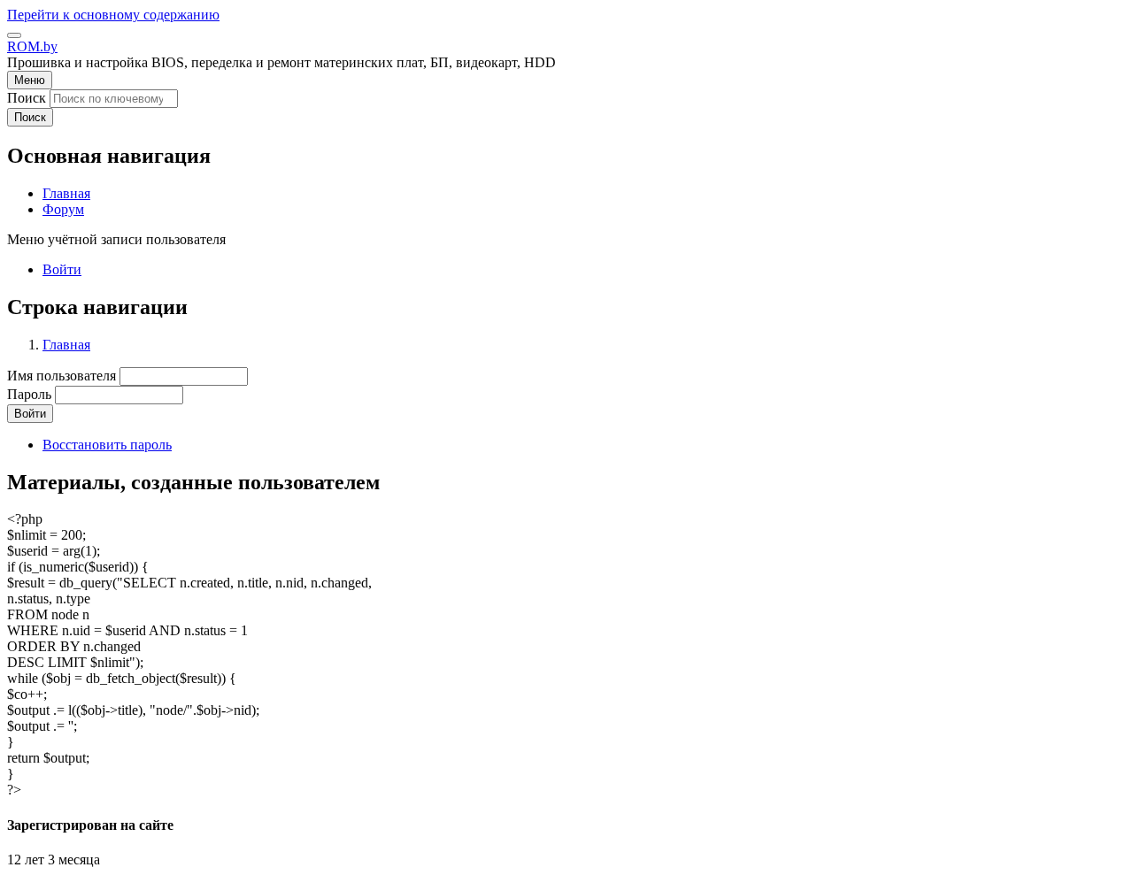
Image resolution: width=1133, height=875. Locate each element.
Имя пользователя (61, 375)
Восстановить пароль (107, 444)
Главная (66, 344)
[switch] (14, 35)
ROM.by (32, 46)
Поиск (26, 97)
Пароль (29, 394)
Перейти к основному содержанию (113, 14)
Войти (61, 269)
